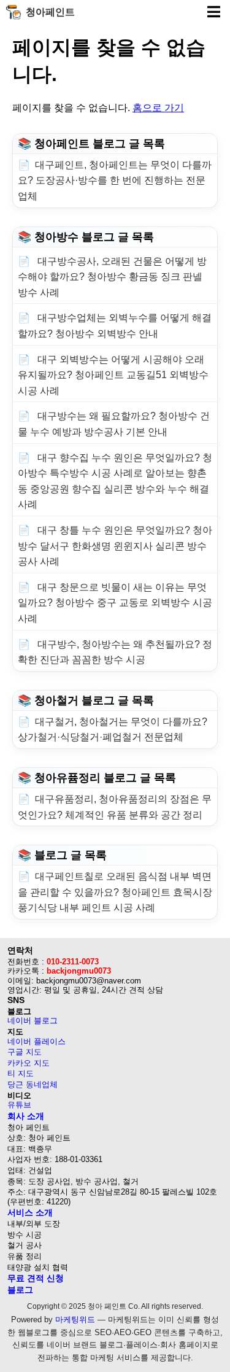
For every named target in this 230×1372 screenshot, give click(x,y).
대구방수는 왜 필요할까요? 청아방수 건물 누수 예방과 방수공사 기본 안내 (114, 424)
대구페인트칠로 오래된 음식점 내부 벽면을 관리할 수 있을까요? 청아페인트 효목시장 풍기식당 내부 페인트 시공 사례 (115, 892)
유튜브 (19, 1104)
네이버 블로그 (32, 1020)
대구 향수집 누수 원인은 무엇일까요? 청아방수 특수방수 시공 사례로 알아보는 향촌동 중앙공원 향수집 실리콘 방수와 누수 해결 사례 (115, 481)
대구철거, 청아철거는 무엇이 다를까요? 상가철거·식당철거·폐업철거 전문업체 (112, 729)
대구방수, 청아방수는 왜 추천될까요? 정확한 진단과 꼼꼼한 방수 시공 (115, 652)
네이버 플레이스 (36, 1041)
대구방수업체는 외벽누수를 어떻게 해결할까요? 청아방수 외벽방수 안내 (115, 325)
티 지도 (20, 1073)
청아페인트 (50, 12)
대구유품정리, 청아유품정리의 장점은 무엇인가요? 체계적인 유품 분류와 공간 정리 (115, 807)
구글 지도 (24, 1051)
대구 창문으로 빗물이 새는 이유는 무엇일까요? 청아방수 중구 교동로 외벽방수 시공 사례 (115, 603)
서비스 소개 (30, 1212)
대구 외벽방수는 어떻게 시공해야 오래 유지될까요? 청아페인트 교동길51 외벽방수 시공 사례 (113, 375)
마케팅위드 (75, 1319)
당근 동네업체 (32, 1084)
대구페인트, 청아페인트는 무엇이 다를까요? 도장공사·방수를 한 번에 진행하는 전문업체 (115, 180)
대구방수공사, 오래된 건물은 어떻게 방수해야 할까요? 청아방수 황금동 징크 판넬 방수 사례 (112, 277)
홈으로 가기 (158, 108)
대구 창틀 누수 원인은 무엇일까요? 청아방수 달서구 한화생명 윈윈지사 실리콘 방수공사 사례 (115, 546)
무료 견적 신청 (35, 1278)
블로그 (20, 1290)
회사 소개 (25, 1116)
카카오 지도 (28, 1063)
